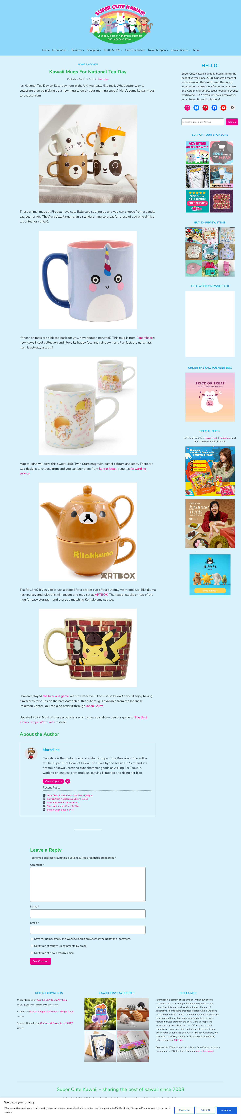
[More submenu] (201, 50)
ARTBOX (101, 595)
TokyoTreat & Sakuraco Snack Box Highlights (70, 795)
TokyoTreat (211, 438)
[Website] (67, 781)
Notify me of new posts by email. (54, 953)
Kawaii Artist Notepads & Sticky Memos (67, 798)
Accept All (226, 1110)
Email (34, 923)
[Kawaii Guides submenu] (190, 50)
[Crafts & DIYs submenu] (122, 50)
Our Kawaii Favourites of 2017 (56, 1023)
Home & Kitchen (88, 64)
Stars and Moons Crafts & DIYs (63, 806)
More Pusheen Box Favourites (62, 802)
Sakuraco (225, 438)
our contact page (204, 1051)
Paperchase (144, 338)
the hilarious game (56, 696)
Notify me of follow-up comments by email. (60, 946)
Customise (184, 1110)
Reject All (206, 1110)
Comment (37, 865)
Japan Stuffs (94, 706)
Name (34, 906)
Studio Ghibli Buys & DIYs (60, 809)
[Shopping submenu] (100, 50)
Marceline (103, 79)
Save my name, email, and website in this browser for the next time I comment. (82, 939)
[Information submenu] (68, 50)
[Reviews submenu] (83, 50)
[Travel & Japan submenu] (167, 50)
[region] (120, 1107)
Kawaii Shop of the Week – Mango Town (51, 1011)
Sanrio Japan (108, 469)
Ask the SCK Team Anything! (52, 999)
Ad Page (178, 1040)
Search (232, 122)
